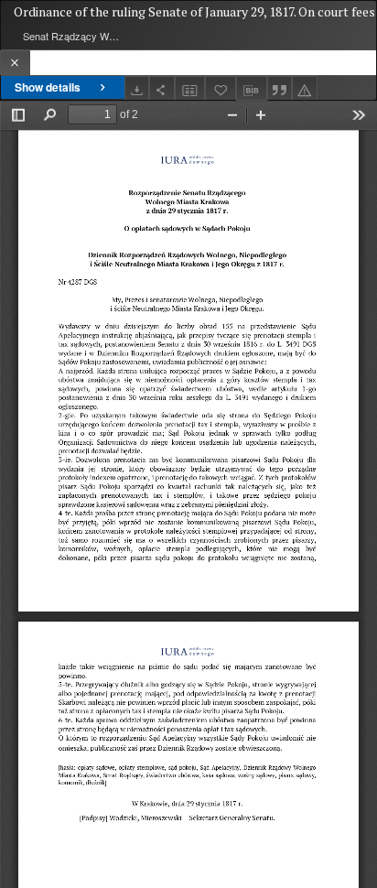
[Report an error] (305, 88)
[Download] (137, 88)
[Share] (162, 88)
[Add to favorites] (220, 88)
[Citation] (280, 88)
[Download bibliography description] (251, 89)
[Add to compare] (190, 88)
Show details (48, 87)
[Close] (15, 62)
